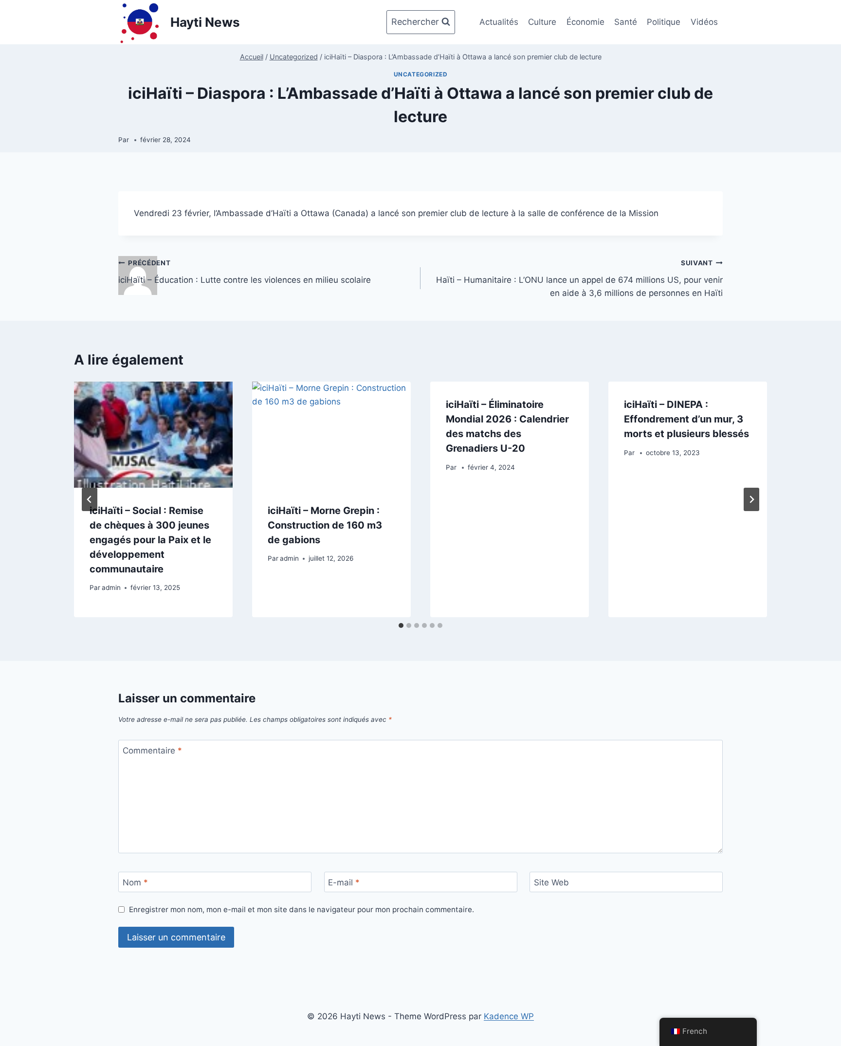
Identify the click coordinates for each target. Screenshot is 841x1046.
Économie (585, 22)
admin (111, 587)
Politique (663, 22)
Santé (625, 22)
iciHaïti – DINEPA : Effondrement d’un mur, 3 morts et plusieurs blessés (686, 419)
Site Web (551, 882)
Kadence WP (509, 1016)
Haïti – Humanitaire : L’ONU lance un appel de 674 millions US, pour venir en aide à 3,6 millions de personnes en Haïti (579, 278)
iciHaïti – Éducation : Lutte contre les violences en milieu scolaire (244, 272)
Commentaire (152, 750)
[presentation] (153, 434)
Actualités (498, 22)
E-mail (344, 882)
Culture (542, 22)
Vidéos (704, 22)
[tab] (401, 625)
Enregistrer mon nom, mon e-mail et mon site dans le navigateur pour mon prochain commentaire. (301, 909)
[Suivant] (751, 499)
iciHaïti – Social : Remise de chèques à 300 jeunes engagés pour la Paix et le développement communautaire (150, 540)
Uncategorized (421, 74)
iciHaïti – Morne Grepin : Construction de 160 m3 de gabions (325, 525)
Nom (135, 882)
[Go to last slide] (89, 499)
